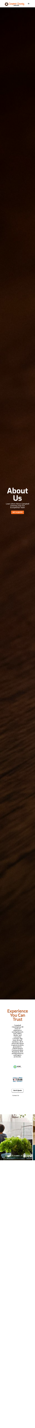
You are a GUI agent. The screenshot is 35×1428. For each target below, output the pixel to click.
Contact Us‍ (15, 1095)
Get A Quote (18, 512)
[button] (28, 3)
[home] (14, 4)
